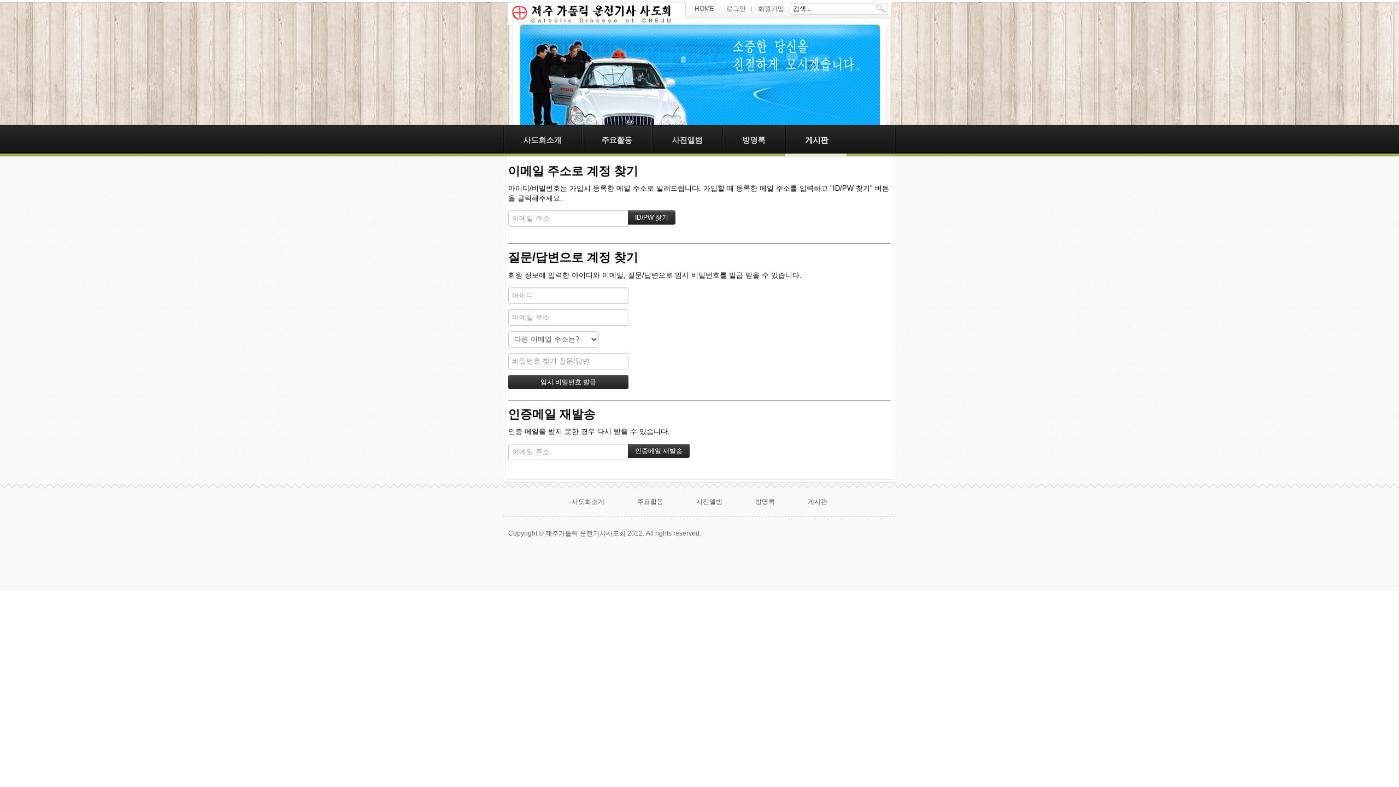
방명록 (754, 140)
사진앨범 (687, 140)
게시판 (817, 140)
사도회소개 (543, 140)
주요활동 (617, 140)
